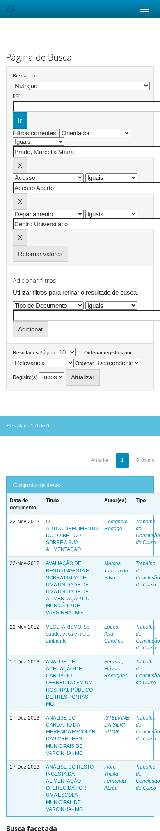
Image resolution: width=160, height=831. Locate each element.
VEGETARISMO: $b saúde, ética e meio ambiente (67, 634)
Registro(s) (25, 377)
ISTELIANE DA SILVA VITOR (116, 725)
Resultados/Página (34, 353)
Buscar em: (25, 76)
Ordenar (84, 363)
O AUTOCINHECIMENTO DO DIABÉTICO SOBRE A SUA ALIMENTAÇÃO (72, 536)
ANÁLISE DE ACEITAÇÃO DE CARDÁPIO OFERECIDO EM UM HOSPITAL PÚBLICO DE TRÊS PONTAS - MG (69, 683)
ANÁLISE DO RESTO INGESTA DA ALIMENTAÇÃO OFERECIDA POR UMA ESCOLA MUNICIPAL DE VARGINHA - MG (70, 788)
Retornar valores (40, 253)
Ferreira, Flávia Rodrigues (116, 669)
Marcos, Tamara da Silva (116, 570)
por (16, 95)
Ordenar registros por (108, 353)
